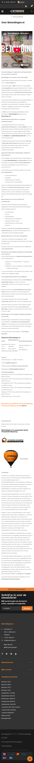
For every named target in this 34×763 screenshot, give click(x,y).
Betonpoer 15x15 (6, 681)
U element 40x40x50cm (7, 712)
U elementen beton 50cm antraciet (10, 707)
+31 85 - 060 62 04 (9, 637)
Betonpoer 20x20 (6, 684)
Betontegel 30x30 (6, 718)
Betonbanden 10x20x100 (8, 698)
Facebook (20, 573)
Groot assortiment (18, 17)
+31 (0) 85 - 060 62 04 (9, 2)
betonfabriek (12, 160)
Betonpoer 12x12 (6, 687)
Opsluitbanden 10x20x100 (8, 704)
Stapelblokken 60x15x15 (8, 696)
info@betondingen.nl (11, 362)
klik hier (24, 405)
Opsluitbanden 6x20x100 (8, 701)
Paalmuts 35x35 (5, 715)
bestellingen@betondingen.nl (17, 369)
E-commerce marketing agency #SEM (15, 750)
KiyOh (5, 738)
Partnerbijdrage (6, 746)
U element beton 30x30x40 (8, 710)
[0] (31, 6)
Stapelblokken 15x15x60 (8, 693)
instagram (28, 573)
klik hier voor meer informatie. (20, 366)
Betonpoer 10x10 (6, 690)
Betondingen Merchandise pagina (10, 579)
